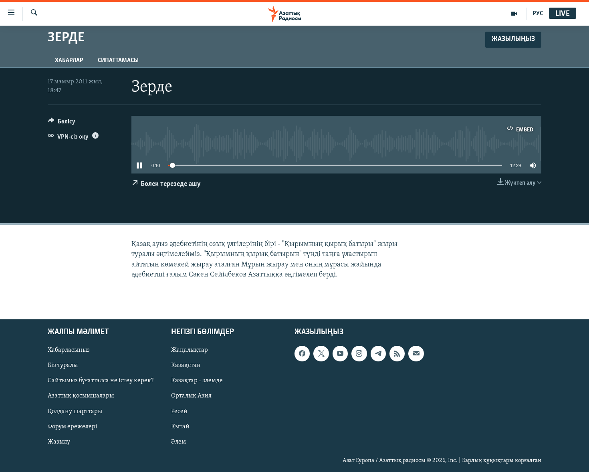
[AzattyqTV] (514, 14)
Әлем (178, 442)
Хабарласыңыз (69, 350)
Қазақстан (186, 365)
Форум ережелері (72, 426)
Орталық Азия (191, 396)
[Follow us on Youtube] (340, 353)
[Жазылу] (416, 353)
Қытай (180, 426)
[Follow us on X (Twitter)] (321, 353)
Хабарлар (69, 60)
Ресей (179, 411)
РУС (538, 13)
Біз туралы (63, 365)
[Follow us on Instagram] (359, 353)
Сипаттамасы (118, 60)
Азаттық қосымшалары (81, 396)
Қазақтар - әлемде (197, 380)
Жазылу (59, 442)
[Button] (61, 123)
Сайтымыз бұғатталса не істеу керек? (100, 380)
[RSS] (397, 353)
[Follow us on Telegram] (378, 353)
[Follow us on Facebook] (302, 353)
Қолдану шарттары (75, 411)
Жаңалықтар (189, 350)
